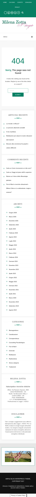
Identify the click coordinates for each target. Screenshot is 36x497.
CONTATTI (20, 2)
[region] (18, 456)
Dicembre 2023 (13, 265)
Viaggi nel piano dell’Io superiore (21, 172)
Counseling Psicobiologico (17, 342)
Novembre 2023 (14, 269)
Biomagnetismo (13, 330)
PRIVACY (17, 7)
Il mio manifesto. (11, 132)
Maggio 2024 (13, 245)
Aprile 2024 (12, 249)
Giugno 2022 (13, 277)
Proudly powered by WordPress (13, 486)
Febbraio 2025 (13, 233)
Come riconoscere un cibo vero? (21, 168)
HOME (5, 2)
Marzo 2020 (12, 298)
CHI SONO (12, 2)
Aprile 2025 (12, 229)
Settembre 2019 (14, 306)
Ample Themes (20, 488)
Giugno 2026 (13, 212)
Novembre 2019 (14, 302)
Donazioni (28, 2)
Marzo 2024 (12, 253)
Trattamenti (12, 367)
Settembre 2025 (14, 225)
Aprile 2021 (12, 294)
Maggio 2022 (13, 281)
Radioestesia (13, 359)
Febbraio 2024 (13, 257)
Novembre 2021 (14, 289)
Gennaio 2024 (13, 261)
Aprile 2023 (12, 273)
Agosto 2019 (13, 310)
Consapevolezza (14, 338)
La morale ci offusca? (12, 123)
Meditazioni (12, 354)
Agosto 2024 (13, 237)
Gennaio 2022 (13, 285)
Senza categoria (14, 363)
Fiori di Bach (13, 346)
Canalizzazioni (13, 334)
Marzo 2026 (12, 216)
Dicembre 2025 (13, 221)
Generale (12, 350)
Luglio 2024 (12, 241)
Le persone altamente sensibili (15, 127)
